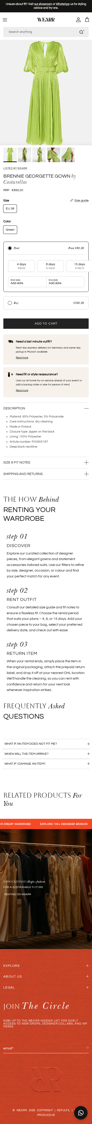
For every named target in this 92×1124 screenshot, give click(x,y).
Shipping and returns (23, 474)
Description (14, 408)
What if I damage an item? (24, 763)
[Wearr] (46, 20)
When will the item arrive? (26, 753)
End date (53, 280)
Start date (15, 280)
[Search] (81, 32)
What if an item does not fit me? (30, 743)
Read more (22, 357)
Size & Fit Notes (16, 462)
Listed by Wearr (15, 168)
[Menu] (5, 19)
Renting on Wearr (17, 894)
